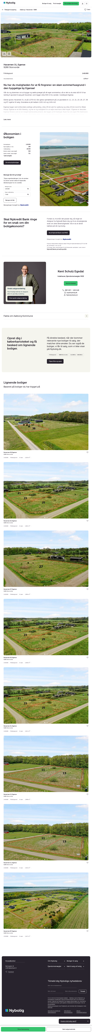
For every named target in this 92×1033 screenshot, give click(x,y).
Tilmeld (82, 991)
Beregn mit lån (10, 200)
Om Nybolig (52, 961)
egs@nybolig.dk (72, 292)
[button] (7, 119)
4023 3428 (76, 290)
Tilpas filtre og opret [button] (55, 361)
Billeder (4, 54)
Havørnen (29, 9)
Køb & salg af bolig (74, 966)
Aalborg (22, 9)
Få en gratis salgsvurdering (18, 298)
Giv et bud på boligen (12, 162)
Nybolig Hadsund (72, 295)
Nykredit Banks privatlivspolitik (56, 249)
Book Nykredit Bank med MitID (58, 233)
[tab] (44, 517)
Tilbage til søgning (10, 9)
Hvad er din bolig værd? (68, 1021)
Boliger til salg (72, 961)
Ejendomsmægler (54, 966)
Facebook (11, 972)
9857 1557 (68, 290)
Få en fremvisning (23, 1029)
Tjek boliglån (8, 155)
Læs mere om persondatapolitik (68, 1011)
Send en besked (71, 283)
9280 (35, 9)
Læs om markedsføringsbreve (81, 1011)
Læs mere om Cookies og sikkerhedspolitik (54, 1011)
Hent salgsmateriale (68, 1029)
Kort (9, 54)
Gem (87, 452)
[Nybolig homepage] (14, 1010)
